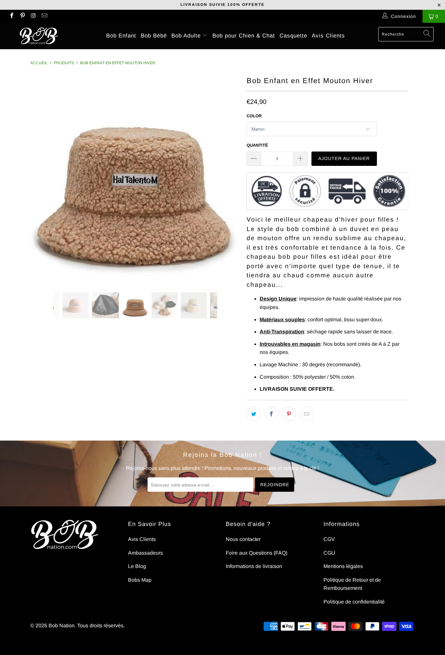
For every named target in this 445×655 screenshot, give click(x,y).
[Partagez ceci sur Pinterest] (289, 414)
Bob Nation (62, 625)
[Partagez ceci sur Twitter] (254, 414)
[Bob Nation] (39, 36)
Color (254, 115)
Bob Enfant (121, 36)
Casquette (293, 36)
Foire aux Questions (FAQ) (256, 553)
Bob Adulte (187, 36)
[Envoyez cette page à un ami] (306, 414)
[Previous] (41, 178)
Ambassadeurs (145, 553)
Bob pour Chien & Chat (243, 36)
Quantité (257, 145)
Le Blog (137, 566)
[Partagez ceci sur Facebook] (271, 414)
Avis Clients (328, 36)
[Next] (228, 178)
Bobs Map (139, 580)
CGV (329, 539)
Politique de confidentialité (354, 601)
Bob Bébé (154, 36)
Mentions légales (343, 566)
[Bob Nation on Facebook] (11, 16)
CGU (329, 553)
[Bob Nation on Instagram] (33, 16)
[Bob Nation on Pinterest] (22, 16)
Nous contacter (243, 539)
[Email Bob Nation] (44, 16)
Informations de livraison (254, 566)
